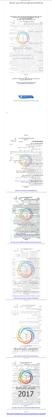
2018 (45, 413)
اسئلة (32, 413)
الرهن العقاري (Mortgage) (16, 413)
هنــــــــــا (19, 83)
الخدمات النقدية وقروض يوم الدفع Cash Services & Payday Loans (26, 414)
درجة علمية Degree (10, 414)
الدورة (38, 413)
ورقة (22, 413)
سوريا (27, 413)
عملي (24, 413)
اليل (40, 413)
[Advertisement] (26, 10)
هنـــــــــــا (22, 79)
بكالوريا (29, 413)
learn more (28, 0)
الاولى (42, 413)
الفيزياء (35, 413)
